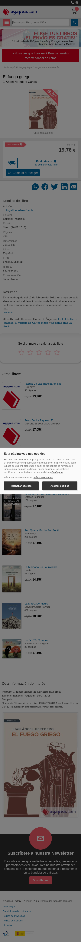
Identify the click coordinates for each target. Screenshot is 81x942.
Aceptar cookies (59, 485)
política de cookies (43, 477)
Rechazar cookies (21, 485)
